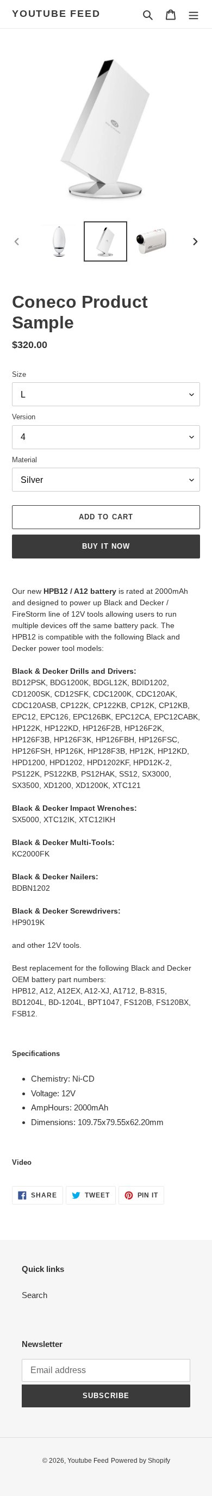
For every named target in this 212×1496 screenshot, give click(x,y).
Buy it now (106, 546)
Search (34, 1295)
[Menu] (193, 14)
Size (19, 374)
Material (24, 460)
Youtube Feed (56, 13)
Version (23, 417)
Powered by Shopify (140, 1460)
